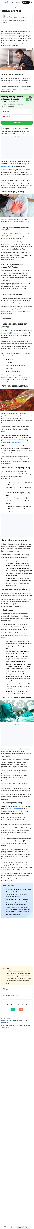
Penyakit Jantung (17, 7)
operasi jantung (12, 749)
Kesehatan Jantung (6, 7)
